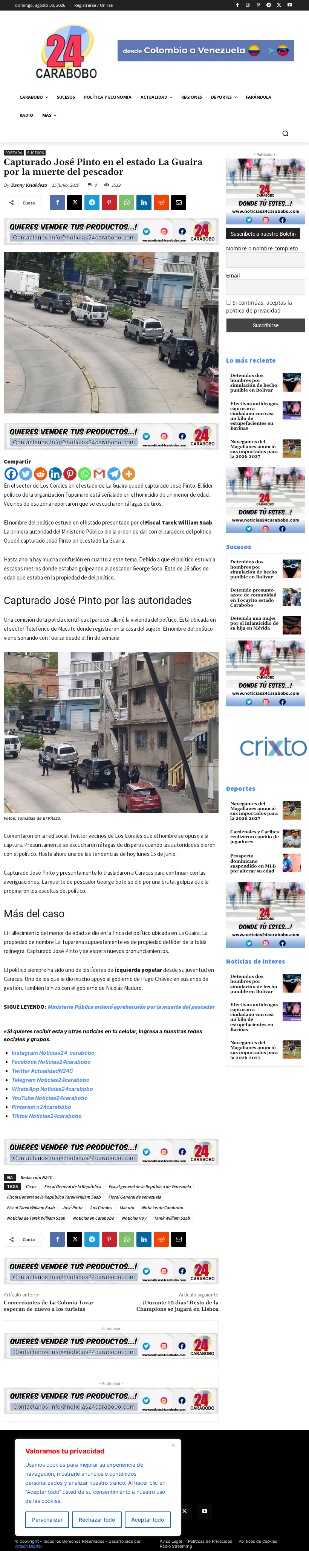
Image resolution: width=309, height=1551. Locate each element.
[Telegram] (269, 5)
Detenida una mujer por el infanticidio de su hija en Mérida (254, 623)
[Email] (178, 202)
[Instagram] (247, 5)
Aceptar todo (147, 1519)
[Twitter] (25, 473)
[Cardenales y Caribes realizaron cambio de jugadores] (292, 839)
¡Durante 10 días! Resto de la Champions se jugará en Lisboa (177, 1306)
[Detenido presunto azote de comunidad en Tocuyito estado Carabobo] (292, 597)
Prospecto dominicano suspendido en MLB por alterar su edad (253, 863)
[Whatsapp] (84, 473)
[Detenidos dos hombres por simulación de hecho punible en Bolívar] (292, 382)
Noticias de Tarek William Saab (36, 1218)
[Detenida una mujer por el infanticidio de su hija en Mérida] (292, 625)
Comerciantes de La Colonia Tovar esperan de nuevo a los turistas (49, 1306)
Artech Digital (28, 1546)
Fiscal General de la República (72, 1186)
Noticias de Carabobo (162, 1207)
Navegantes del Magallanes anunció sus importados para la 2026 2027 (254, 449)
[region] (98, 1487)
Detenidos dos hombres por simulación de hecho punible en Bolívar (253, 383)
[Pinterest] (258, 5)
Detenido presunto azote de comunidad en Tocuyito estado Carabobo (253, 597)
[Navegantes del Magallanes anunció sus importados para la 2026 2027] (292, 448)
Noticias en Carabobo (93, 1218)
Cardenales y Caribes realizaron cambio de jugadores (254, 837)
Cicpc (31, 1186)
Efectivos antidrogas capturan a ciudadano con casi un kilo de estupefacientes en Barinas (254, 416)
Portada (13, 152)
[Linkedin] (143, 202)
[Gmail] (99, 473)
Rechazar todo (97, 1519)
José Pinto (72, 1207)
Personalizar (47, 1519)
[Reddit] (40, 473)
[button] (285, 133)
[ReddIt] (161, 202)
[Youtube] (289, 5)
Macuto (126, 1207)
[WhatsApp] (126, 202)
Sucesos (35, 152)
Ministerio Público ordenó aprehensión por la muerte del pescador (130, 1006)
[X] (279, 5)
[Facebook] (237, 5)
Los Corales (101, 1207)
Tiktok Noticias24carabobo (47, 1116)
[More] (128, 473)
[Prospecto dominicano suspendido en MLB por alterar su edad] (292, 863)
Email (233, 275)
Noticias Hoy (134, 1218)
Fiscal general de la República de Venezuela (150, 1186)
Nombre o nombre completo (262, 248)
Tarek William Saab (172, 1218)
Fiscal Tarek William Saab (31, 1207)
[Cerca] (172, 1445)
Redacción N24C (36, 1177)
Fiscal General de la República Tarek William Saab (54, 1197)
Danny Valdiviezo (29, 185)
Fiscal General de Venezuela (134, 1197)
